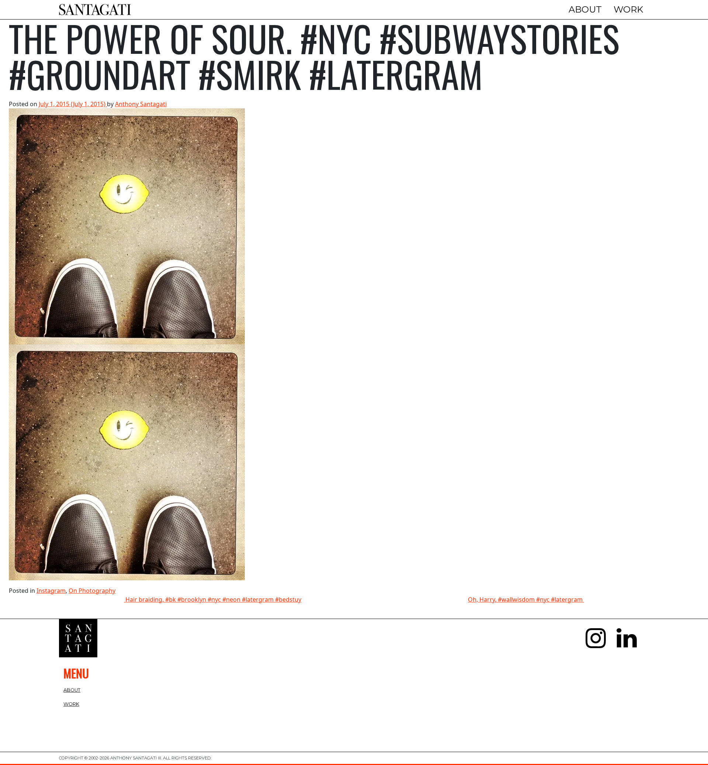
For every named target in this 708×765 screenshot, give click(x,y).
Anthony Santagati (141, 104)
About (585, 9)
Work (628, 9)
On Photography (92, 591)
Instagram (51, 591)
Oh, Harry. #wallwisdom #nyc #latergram (526, 599)
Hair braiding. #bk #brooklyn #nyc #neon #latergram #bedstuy (212, 599)
